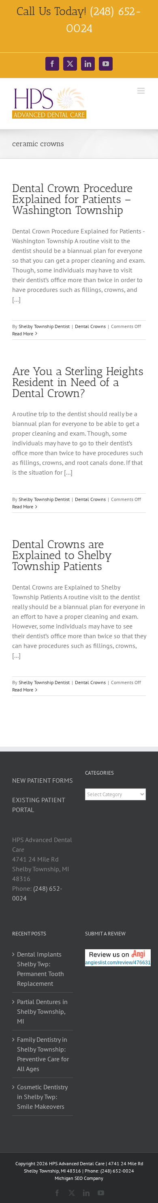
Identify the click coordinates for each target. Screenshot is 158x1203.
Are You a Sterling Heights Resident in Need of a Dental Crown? (77, 382)
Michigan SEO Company (79, 1178)
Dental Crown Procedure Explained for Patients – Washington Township (72, 199)
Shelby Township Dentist (44, 326)
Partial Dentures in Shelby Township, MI (42, 1011)
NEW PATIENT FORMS (42, 780)
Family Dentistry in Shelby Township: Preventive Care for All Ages (43, 1054)
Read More (22, 333)
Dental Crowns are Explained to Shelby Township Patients (62, 555)
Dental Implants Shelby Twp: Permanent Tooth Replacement (40, 968)
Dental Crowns (90, 326)
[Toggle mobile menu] (141, 90)
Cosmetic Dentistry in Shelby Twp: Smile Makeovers (42, 1096)
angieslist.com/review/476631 (118, 962)
